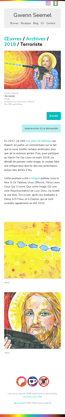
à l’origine (34, 178)
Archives (36, 38)
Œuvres (14, 23)
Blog (35, 23)
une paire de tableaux (39, 141)
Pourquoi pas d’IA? (32, 396)
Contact (50, 23)
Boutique (26, 23)
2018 (10, 44)
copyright (19, 403)
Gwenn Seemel (33, 15)
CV (42, 23)
